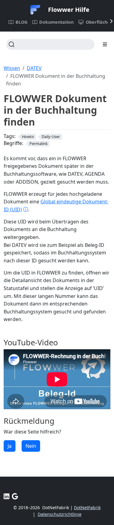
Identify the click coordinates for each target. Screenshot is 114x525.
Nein (31, 446)
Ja (10, 446)
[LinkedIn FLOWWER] (6, 496)
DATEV (34, 68)
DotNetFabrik (87, 507)
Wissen (12, 68)
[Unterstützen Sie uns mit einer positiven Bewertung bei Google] (15, 496)
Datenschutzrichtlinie (59, 514)
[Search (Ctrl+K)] (50, 44)
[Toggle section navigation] (105, 44)
